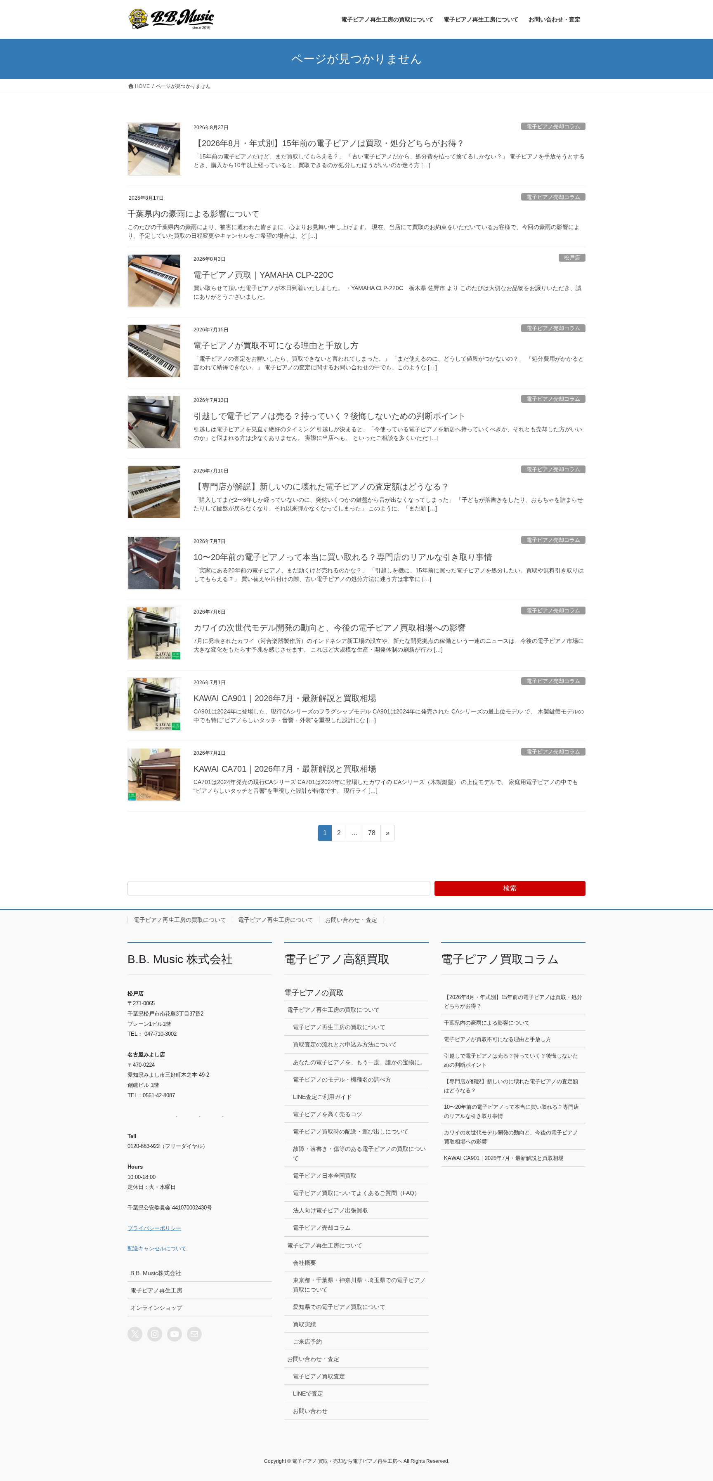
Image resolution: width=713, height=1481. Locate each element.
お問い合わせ (310, 1411)
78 (371, 835)
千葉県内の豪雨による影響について (193, 213)
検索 (510, 888)
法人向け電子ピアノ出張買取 (330, 1210)
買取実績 (304, 1324)
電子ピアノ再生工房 (156, 1290)
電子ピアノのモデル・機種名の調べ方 (342, 1079)
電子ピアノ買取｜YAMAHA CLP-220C (263, 274)
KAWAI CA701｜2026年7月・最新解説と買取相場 (285, 768)
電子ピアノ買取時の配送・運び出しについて (350, 1131)
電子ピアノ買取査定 (319, 1376)
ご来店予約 (307, 1341)
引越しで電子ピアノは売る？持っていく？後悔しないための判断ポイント (330, 415)
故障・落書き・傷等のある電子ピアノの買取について (359, 1154)
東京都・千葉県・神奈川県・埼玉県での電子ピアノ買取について (359, 1285)
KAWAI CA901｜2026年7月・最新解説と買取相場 (285, 698)
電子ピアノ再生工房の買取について (180, 919)
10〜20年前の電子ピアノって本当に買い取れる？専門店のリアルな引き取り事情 (343, 557)
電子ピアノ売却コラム (553, 126)
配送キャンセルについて (157, 1248)
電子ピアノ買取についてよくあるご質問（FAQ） (356, 1193)
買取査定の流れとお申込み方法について (345, 1044)
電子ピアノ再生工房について (275, 919)
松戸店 (572, 258)
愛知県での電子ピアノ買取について (339, 1307)
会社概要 (304, 1262)
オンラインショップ (156, 1307)
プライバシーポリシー (154, 1228)
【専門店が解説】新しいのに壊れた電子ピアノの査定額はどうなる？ (321, 486)
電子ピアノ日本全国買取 (324, 1175)
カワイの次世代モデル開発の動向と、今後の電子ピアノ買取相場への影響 (330, 627)
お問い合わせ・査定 (351, 919)
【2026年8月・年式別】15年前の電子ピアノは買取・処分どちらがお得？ (329, 143)
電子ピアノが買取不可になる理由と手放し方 (276, 345)
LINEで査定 (308, 1393)
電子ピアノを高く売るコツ (327, 1114)
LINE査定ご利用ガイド (322, 1097)
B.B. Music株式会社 (155, 1273)
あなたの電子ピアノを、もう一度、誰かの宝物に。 (359, 1062)
